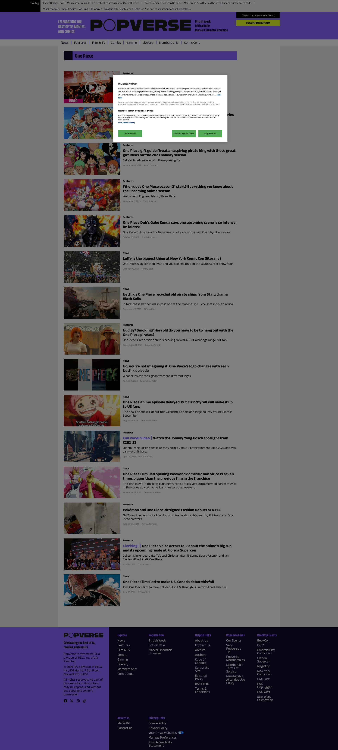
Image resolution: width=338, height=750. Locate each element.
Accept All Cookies (210, 133)
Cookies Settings (130, 133)
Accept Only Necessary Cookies (184, 133)
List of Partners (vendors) (126, 123)
